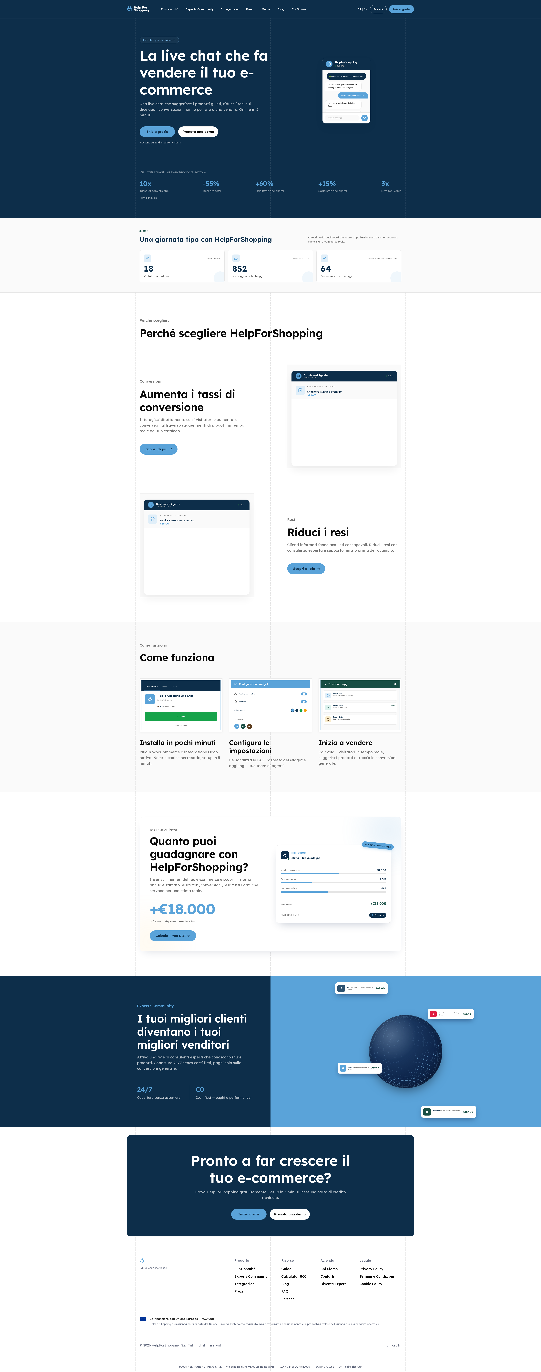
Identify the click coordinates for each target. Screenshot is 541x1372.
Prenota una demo (198, 132)
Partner (287, 1299)
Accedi (378, 9)
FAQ (284, 1291)
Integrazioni (230, 9)
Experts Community (200, 9)
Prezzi (250, 9)
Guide (266, 9)
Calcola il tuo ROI (171, 936)
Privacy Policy (371, 1269)
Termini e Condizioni (377, 1276)
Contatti (327, 1276)
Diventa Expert (333, 1284)
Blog (281, 9)
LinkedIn (394, 1345)
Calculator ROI (294, 1276)
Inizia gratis (402, 9)
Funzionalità (169, 9)
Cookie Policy (371, 1284)
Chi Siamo (299, 9)
